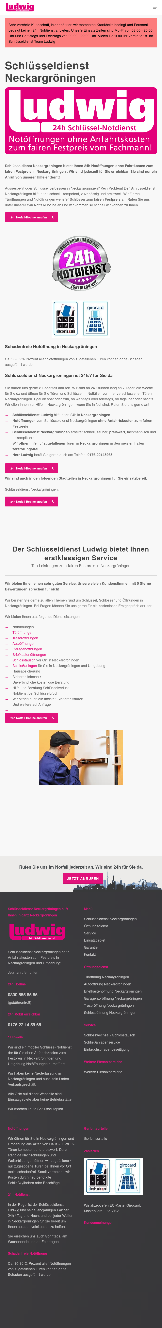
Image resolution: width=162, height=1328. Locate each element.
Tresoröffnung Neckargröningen (109, 1005)
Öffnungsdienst (96, 925)
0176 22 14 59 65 (24, 1024)
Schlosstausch (23, 659)
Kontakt (90, 954)
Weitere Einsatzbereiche (103, 1071)
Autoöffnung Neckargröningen (107, 983)
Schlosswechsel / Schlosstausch (109, 1034)
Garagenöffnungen (27, 648)
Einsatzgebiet (94, 940)
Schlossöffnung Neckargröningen (110, 1012)
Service (90, 932)
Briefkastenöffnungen (29, 654)
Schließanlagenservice (102, 1042)
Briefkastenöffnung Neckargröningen (113, 991)
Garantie (91, 947)
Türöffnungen (22, 632)
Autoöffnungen (24, 643)
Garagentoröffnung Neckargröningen (113, 998)
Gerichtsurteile (95, 1138)
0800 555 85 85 (23, 994)
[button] (155, 7)
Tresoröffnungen (25, 637)
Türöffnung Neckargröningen (106, 976)
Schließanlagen (24, 665)
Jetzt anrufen (83, 878)
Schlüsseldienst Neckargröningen (110, 918)
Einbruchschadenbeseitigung (107, 1049)
